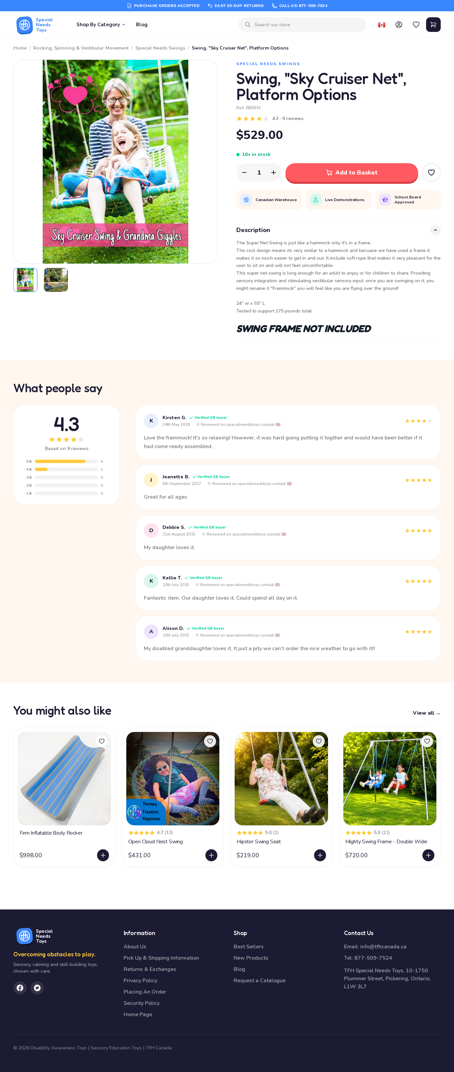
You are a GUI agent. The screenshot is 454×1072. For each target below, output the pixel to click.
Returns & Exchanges (150, 969)
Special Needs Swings (160, 48)
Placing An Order (145, 992)
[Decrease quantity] (244, 172)
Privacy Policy (140, 980)
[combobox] (308, 24)
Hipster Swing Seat (259, 841)
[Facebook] (20, 988)
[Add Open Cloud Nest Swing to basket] (211, 855)
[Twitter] (37, 988)
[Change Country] (381, 24)
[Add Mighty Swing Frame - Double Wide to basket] (428, 855)
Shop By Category (98, 24)
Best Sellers (249, 946)
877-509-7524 (373, 958)
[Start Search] (248, 25)
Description (253, 230)
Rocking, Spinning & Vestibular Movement (81, 48)
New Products (251, 958)
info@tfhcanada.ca (383, 946)
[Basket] (433, 24)
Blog (142, 24)
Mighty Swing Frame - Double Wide (386, 841)
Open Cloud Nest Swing (155, 841)
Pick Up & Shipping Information (161, 958)
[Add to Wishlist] (431, 172)
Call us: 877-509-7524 (303, 5)
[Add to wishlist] (102, 741)
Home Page (138, 1014)
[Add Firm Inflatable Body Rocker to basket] (103, 855)
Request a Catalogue (259, 980)
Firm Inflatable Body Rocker (51, 833)
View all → (427, 713)
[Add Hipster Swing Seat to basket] (320, 855)
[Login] (399, 24)
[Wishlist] (416, 24)
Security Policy (142, 1003)
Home (20, 48)
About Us (135, 946)
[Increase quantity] (274, 172)
